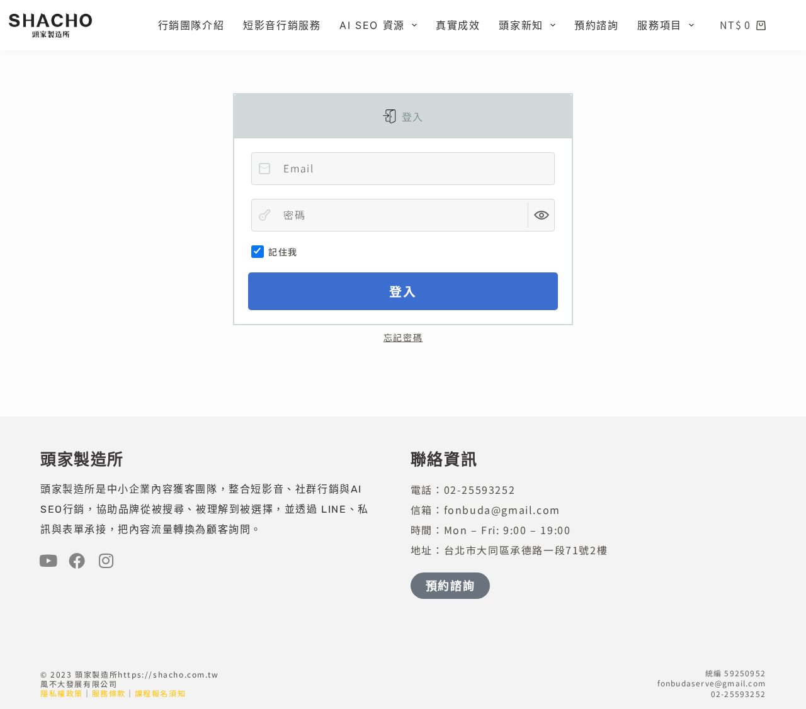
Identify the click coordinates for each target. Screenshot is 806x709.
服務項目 (659, 25)
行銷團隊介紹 (191, 25)
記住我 (282, 251)
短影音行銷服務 (282, 25)
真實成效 (458, 25)
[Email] (264, 168)
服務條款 (109, 693)
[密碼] (264, 215)
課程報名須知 (160, 693)
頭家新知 (521, 25)
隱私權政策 (61, 693)
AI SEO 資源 (371, 25)
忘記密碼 (403, 337)
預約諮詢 (596, 25)
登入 (411, 116)
